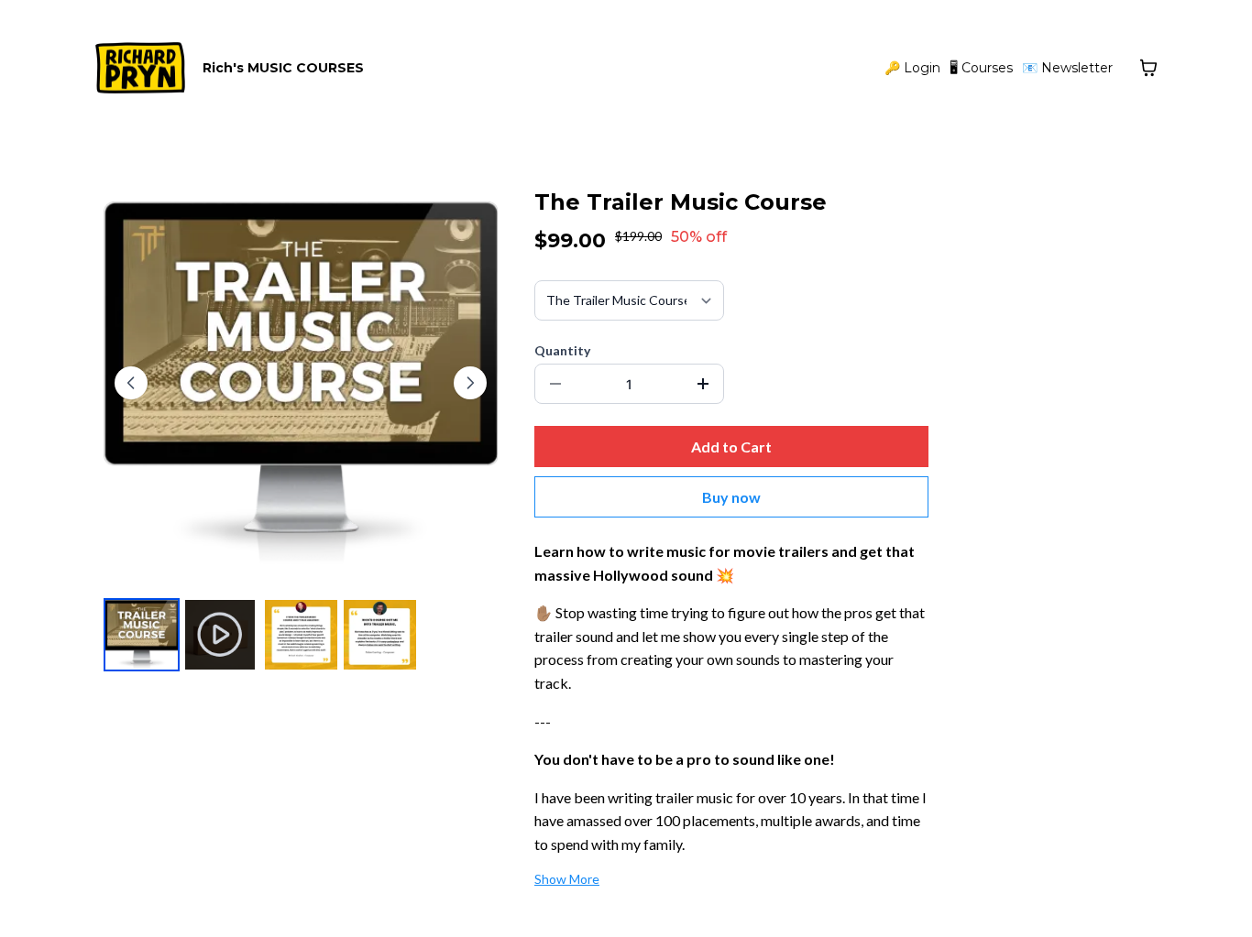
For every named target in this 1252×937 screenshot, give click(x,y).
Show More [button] (566, 879)
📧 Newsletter (1067, 68)
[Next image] (470, 382)
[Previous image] (131, 382)
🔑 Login (912, 68)
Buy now (731, 497)
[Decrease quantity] (555, 383)
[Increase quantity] (703, 383)
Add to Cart (731, 446)
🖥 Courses (981, 68)
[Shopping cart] (1148, 68)
